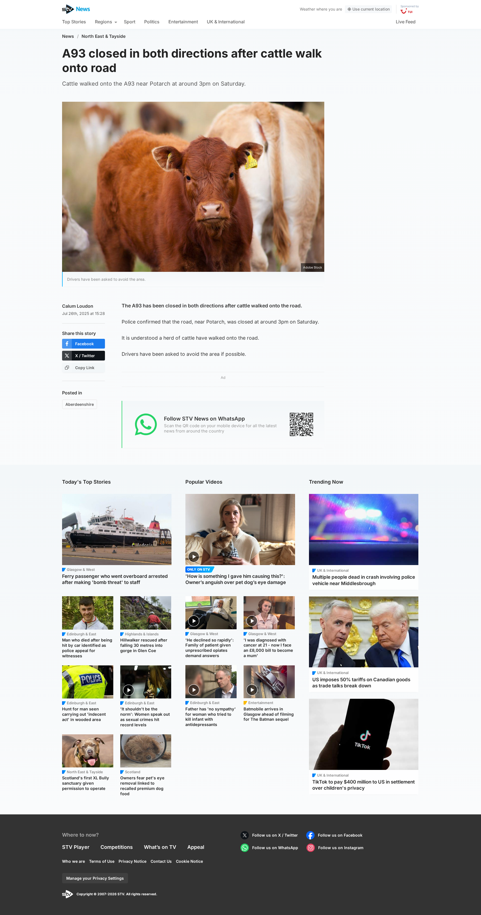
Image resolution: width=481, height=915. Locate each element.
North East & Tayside (104, 36)
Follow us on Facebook (340, 835)
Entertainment (183, 21)
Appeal (195, 847)
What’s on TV (160, 847)
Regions (103, 21)
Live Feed (406, 21)
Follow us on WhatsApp (275, 847)
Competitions (116, 847)
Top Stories (74, 21)
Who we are (73, 861)
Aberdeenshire (79, 404)
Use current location (371, 9)
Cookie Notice (189, 861)
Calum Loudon (77, 306)
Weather (307, 9)
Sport (129, 21)
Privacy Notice (132, 861)
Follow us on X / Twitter (275, 835)
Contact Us (161, 861)
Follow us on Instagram (341, 847)
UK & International (226, 21)
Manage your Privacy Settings (95, 878)
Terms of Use (101, 861)
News (68, 36)
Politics (151, 21)
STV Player (75, 847)
